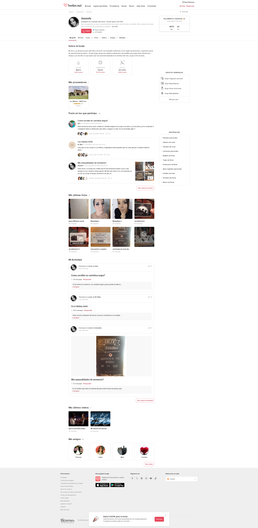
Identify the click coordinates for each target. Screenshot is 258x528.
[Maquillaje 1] (101, 209)
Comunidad (151, 6)
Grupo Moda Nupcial (172, 84)
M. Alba (80, 144)
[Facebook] (132, 478)
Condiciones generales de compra (71, 483)
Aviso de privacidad (66, 486)
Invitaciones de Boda (170, 165)
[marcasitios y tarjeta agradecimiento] (101, 237)
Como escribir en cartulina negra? (93, 121)
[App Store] (102, 487)
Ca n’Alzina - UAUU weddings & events (78, 101)
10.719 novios (100, 72)
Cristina (144, 457)
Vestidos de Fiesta (169, 178)
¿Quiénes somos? (66, 504)
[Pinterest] (142, 478)
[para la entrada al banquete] (78, 418)
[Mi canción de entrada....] (100, 418)
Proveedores (114, 6)
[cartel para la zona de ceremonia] (122, 237)
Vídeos (104, 38)
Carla (100, 457)
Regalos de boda (169, 156)
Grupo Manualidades (172, 93)
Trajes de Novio (168, 160)
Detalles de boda (169, 173)
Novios (131, 6)
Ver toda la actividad (145, 401)
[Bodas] (73, 6)
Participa (159, 519)
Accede (182, 6)
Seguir (87, 31)
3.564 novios (122, 72)
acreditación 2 (74, 249)
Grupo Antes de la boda (173, 89)
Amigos (112, 38)
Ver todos (149, 464)
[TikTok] (155, 478)
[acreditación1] (144, 209)
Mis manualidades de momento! (92, 163)
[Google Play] (117, 487)
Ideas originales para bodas (172, 169)
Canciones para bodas (170, 151)
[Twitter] (137, 478)
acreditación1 (140, 221)
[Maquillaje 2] (122, 209)
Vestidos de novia (169, 147)
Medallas (122, 38)
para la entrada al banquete (77, 429)
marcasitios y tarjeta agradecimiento (99, 249)
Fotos (96, 38)
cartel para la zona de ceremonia (121, 249)
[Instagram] (146, 478)
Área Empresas (189, 2)
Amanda (80, 165)
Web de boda (64, 510)
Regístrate (190, 6)
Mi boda (88, 6)
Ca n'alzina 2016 (85, 142)
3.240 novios (78, 72)
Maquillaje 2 (117, 221)
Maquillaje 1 (95, 221)
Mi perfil (72, 38)
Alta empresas (65, 501)
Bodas (71, 12)
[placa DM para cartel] (79, 209)
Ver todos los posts (145, 188)
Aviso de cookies (66, 489)
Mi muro (80, 38)
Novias (124, 6)
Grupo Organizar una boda (174, 79)
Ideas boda (141, 6)
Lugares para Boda (100, 6)
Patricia (78, 457)
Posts (88, 38)
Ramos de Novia (168, 182)
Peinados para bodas (170, 138)
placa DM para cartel (76, 221)
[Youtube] (151, 478)
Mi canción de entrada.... (99, 429)
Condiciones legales (67, 480)
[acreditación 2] (79, 237)
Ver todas (144, 241)
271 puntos (98, 32)
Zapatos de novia (169, 142)
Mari (122, 457)
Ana (79, 123)
